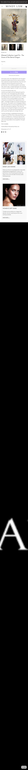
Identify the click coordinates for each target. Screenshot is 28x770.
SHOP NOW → (6, 179)
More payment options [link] (14, 75)
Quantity (3, 61)
